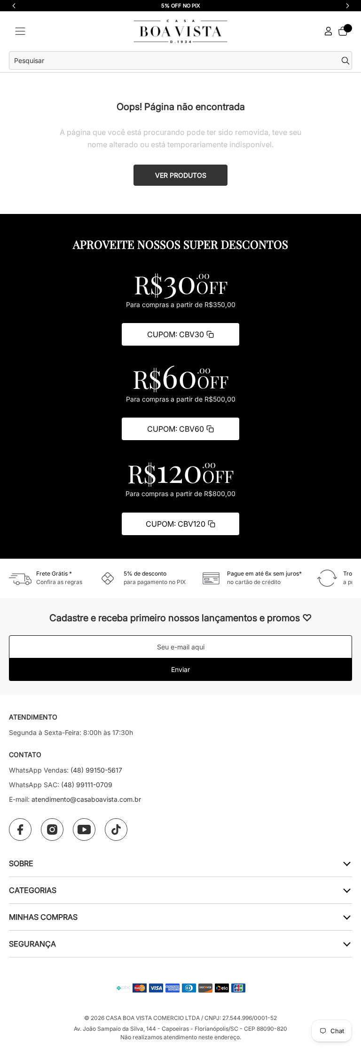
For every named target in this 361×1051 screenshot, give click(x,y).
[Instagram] (52, 829)
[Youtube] (84, 829)
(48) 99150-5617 (96, 770)
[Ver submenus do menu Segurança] (346, 943)
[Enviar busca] (346, 60)
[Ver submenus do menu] (346, 863)
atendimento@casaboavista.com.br (86, 799)
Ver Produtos (180, 175)
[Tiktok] (116, 829)
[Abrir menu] (20, 31)
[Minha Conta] (328, 31)
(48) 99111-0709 (86, 785)
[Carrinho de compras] (342, 31)
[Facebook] (20, 829)
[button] (347, 5)
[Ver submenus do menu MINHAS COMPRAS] (346, 916)
